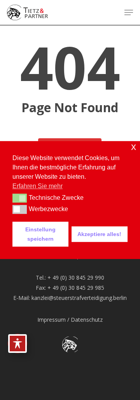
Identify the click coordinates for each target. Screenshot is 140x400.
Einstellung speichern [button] (40, 234)
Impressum (51, 319)
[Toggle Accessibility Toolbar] (17, 343)
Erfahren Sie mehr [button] (37, 186)
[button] (128, 12)
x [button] (133, 146)
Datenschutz (87, 319)
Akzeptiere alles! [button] (99, 234)
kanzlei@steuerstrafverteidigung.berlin (79, 297)
